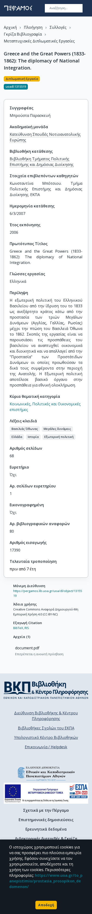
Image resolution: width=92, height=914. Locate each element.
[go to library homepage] (46, 690)
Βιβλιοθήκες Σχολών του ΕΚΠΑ (46, 728)
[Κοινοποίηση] (86, 85)
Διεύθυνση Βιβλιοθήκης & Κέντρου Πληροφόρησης (46, 715)
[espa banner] (46, 793)
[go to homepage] (18, 8)
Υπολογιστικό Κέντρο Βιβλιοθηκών (46, 737)
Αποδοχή (46, 905)
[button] (25, 429)
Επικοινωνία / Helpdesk (46, 746)
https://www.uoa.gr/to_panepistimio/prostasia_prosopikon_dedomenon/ (46, 881)
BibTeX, (18, 628)
